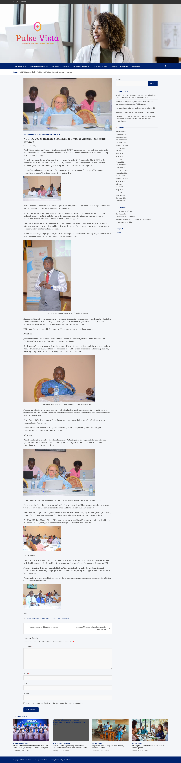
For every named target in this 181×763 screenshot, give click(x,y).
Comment (27, 646)
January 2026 (121, 134)
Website (26, 693)
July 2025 (119, 151)
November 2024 (122, 173)
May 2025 (119, 156)
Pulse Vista (27, 760)
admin (38, 146)
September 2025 (122, 145)
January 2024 (121, 201)
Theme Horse (44, 760)
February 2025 (121, 165)
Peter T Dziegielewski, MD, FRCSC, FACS (43, 627)
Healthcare (35, 618)
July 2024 (119, 184)
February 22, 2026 (58, 751)
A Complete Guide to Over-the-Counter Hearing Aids (135, 112)
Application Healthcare (81, 66)
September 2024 (122, 179)
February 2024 (121, 198)
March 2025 (120, 162)
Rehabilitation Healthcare (60, 66)
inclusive (42, 618)
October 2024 (121, 176)
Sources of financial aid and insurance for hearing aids (91, 628)
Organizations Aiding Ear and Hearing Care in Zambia (136, 108)
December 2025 (121, 137)
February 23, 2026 (18, 751)
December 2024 (121, 170)
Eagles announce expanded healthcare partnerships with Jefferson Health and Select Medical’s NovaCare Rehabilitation (136, 118)
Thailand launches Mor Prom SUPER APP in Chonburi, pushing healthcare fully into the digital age (31, 748)
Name (26, 673)
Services (64, 618)
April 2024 (119, 192)
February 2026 (121, 131)
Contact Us (136, 66)
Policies (53, 618)
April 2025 (119, 159)
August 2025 (120, 148)
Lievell (118, 233)
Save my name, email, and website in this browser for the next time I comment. (54, 703)
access (29, 618)
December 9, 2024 (29, 146)
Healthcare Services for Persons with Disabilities (111, 66)
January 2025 (120, 167)
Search (118, 79)
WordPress (67, 760)
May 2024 (119, 190)
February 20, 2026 (137, 751)
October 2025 (121, 143)
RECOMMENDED (21, 716)
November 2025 (121, 140)
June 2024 (119, 187)
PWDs (58, 618)
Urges (69, 618)
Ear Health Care (20, 66)
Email (26, 683)
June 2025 (119, 154)
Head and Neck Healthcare (39, 66)
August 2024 (120, 181)
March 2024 (120, 195)
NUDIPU (48, 618)
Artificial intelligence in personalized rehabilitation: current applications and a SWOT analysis (70, 748)
